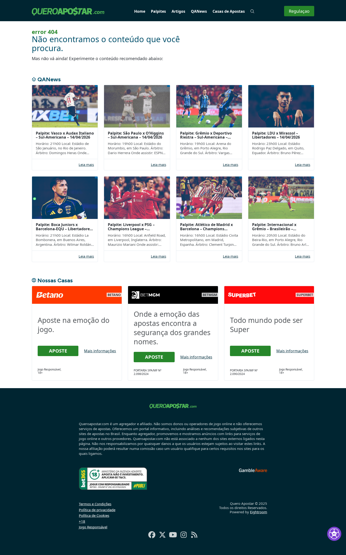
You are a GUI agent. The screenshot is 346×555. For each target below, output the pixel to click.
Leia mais (86, 164)
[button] (252, 11)
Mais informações (100, 351)
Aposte (58, 351)
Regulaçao (299, 11)
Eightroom (258, 512)
